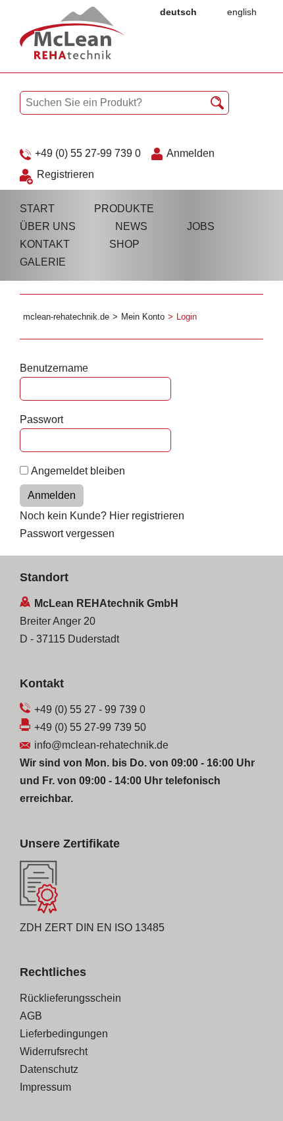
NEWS (131, 226)
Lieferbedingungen (64, 1033)
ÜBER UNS (48, 226)
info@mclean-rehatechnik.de (101, 745)
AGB (31, 1015)
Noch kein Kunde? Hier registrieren (102, 515)
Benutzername (54, 368)
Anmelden (191, 153)
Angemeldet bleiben (78, 470)
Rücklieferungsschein (70, 998)
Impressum (45, 1087)
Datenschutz (49, 1069)
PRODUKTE (124, 208)
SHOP (124, 244)
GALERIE (43, 262)
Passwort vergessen (67, 533)
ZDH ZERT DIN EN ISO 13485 (92, 927)
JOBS (201, 226)
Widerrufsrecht (54, 1051)
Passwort (41, 419)
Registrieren (65, 174)
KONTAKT (45, 244)
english (242, 12)
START (37, 208)
